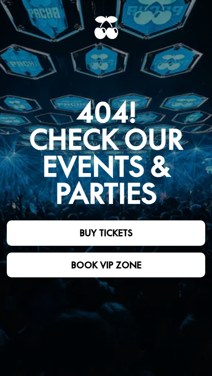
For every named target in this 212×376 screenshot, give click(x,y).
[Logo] (106, 28)
